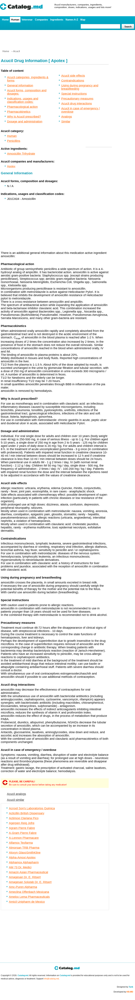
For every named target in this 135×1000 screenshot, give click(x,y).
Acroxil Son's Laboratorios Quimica (32, 808)
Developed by (123, 992)
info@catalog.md (51, 979)
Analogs (66, 116)
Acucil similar (15, 799)
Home (5, 19)
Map (82, 19)
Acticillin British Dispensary (26, 813)
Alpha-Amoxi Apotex (22, 857)
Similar (65, 121)
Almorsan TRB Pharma (24, 847)
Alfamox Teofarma (21, 842)
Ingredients (56, 19)
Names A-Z (72, 19)
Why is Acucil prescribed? (24, 116)
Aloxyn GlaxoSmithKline (24, 852)
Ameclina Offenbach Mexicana (29, 892)
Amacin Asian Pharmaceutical (28, 872)
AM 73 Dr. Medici (20, 867)
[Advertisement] (67, 38)
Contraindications (72, 80)
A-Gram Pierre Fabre (23, 833)
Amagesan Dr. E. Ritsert (25, 877)
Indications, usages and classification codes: (22, 100)
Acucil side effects (73, 75)
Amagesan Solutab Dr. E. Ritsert (30, 882)
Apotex (11, 166)
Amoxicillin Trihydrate (21, 153)
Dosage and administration (24, 121)
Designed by (125, 987)
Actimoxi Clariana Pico (24, 818)
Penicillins (13, 141)
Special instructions (74, 93)
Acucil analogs (16, 794)
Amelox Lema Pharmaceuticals (29, 896)
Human (15, 19)
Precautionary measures (77, 98)
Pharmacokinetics (18, 111)
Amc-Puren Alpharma (23, 887)
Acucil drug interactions (76, 103)
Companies (41, 19)
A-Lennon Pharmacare (24, 837)
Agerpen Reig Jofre (21, 823)
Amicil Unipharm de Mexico (27, 901)
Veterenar (27, 19)
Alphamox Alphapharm (24, 862)
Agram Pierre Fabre (22, 828)
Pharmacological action (22, 106)
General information (20, 85)
